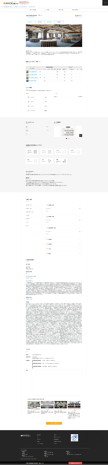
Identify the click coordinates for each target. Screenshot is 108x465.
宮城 (25, 454)
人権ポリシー (56, 443)
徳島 (67, 452)
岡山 (45, 456)
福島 (26, 454)
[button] (66, 138)
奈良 (50, 454)
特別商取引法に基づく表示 (57, 441)
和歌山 (53, 454)
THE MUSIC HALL (32, 80)
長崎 (71, 454)
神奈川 (32, 456)
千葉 (28, 456)
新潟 (45, 452)
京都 (45, 454)
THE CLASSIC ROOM (33, 77)
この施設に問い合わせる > (75, 463)
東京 (30, 456)
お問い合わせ (39, 439)
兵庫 (49, 454)
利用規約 (38, 441)
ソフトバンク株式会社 (40, 443)
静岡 (50, 452)
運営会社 (55, 434)
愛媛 (69, 452)
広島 (47, 456)
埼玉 (26, 456)
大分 (74, 454)
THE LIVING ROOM (33, 74)
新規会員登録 (39, 434)
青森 (23, 454)
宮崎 (76, 454)
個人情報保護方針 (56, 439)
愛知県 (16, 6)
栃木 (25, 456)
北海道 (23, 452)
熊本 (72, 454)
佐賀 (69, 454)
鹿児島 (78, 454)
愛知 (52, 452)
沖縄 (80, 454)
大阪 (47, 454)
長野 (49, 452)
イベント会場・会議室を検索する (54, 423)
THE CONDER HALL (33, 71)
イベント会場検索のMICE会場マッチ (7, 6)
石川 (47, 452)
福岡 (67, 454)
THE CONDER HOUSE (23, 6)
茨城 (23, 456)
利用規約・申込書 (29, 278)
